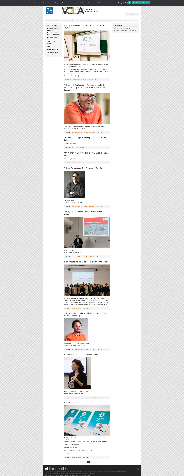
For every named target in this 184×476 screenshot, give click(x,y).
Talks (96, 132)
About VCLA (55, 20)
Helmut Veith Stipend (73, 402)
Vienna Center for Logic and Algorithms (92, 10)
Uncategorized (76, 147)
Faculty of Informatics (53, 49)
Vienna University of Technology (52, 53)
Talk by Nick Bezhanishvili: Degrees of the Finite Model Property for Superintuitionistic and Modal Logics (84, 87)
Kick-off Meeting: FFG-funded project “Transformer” (86, 262)
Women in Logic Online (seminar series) (81, 355)
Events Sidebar (76, 79)
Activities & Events (66, 20)
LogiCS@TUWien (90, 20)
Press (119, 20)
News (92, 79)
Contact (125, 20)
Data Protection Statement (141, 3)
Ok (129, 3)
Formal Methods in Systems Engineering (53, 33)
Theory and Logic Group (52, 42)
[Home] (138, 469)
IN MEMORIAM (111, 20)
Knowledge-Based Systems (52, 38)
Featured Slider (86, 79)
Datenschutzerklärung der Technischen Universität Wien (58, 475)
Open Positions (101, 20)
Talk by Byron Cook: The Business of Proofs (83, 168)
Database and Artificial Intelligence (53, 29)
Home (47, 20)
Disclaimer (92, 473)
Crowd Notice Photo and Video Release (81, 475)
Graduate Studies (79, 20)
